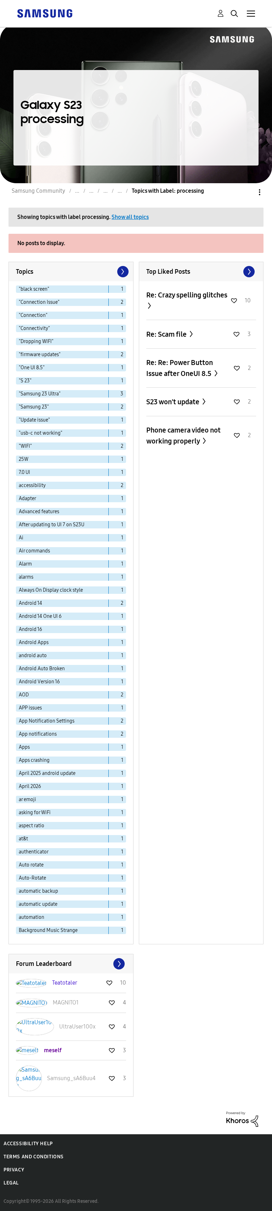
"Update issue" (34, 420)
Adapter (27, 499)
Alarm (25, 564)
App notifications (38, 734)
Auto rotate (31, 865)
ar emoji (27, 799)
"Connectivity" (34, 328)
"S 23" (25, 381)
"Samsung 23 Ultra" (40, 394)
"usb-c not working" (40, 433)
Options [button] (247, 192)
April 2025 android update (47, 773)
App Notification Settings (46, 721)
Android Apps (34, 642)
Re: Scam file (167, 334)
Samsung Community (38, 190)
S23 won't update (173, 402)
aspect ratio (31, 826)
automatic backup (38, 891)
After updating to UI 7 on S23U (51, 525)
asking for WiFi (35, 813)
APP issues (30, 708)
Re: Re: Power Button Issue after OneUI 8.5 (179, 368)
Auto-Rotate (32, 878)
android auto (33, 656)
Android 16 (30, 629)
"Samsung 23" (34, 407)
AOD (24, 695)
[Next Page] (122, 271)
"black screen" (34, 289)
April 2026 (30, 786)
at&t (23, 839)
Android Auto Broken (42, 669)
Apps (24, 747)
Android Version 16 (39, 682)
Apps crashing (34, 760)
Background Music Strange (48, 930)
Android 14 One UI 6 (40, 616)
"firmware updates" (40, 355)
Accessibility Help (28, 1144)
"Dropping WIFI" (36, 341)
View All (201, 271)
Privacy (14, 1170)
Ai (21, 538)
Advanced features (39, 512)
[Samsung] (44, 13)
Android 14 (30, 603)
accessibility (32, 485)
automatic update (38, 904)
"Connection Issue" (39, 302)
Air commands (34, 551)
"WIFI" (25, 446)
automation (31, 917)
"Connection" (33, 315)
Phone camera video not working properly (183, 435)
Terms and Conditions (34, 1157)
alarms (26, 577)
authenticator (34, 852)
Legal (11, 1183)
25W (23, 459)
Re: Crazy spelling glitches (186, 295)
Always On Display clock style (51, 590)
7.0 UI (24, 472)
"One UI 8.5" (32, 368)
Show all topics (130, 217)
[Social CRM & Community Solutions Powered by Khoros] (242, 1119)
